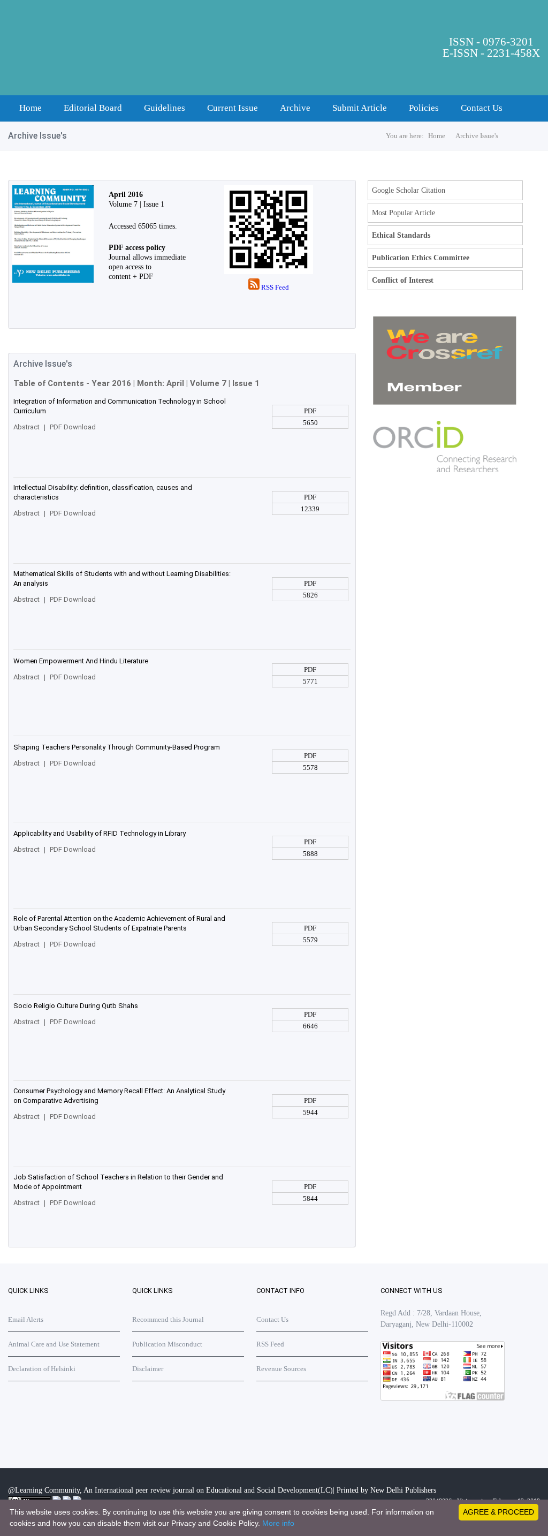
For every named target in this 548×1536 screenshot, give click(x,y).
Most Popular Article (403, 213)
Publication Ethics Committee (420, 258)
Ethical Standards (401, 235)
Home (30, 108)
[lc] (51, 280)
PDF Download (73, 427)
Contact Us (482, 108)
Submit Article (359, 108)
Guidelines (164, 108)
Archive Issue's (476, 136)
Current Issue (232, 108)
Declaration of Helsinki (41, 1369)
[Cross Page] (444, 402)
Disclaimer (147, 1369)
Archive (295, 108)
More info (278, 1523)
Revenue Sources (281, 1369)
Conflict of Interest (402, 280)
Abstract (26, 427)
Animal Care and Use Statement (54, 1344)
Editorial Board (93, 108)
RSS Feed (274, 287)
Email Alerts (25, 1319)
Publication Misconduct (167, 1344)
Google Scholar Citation (408, 190)
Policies (424, 108)
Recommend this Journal (168, 1319)
